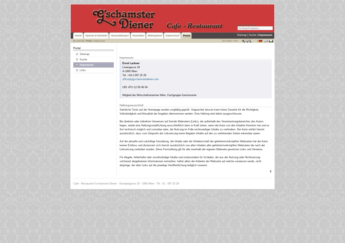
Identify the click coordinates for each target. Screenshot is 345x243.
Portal (88, 41)
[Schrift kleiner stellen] (250, 41)
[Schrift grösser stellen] (243, 41)
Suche (252, 34)
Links (83, 70)
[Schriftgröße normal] (246, 41)
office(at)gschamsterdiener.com (140, 79)
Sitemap (242, 34)
